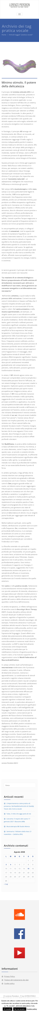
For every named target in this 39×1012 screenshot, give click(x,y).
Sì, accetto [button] (7, 1009)
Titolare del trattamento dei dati (16, 980)
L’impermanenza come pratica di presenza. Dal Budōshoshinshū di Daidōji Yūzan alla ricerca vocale (19, 806)
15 (28, 868)
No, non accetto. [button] (20, 1009)
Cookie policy (9, 983)
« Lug (6, 884)
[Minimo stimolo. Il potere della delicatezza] (19, 64)
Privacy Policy (9, 976)
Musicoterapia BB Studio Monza (18, 826)
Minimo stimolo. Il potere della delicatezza (19, 84)
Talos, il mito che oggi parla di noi (18, 814)
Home (4, 35)
